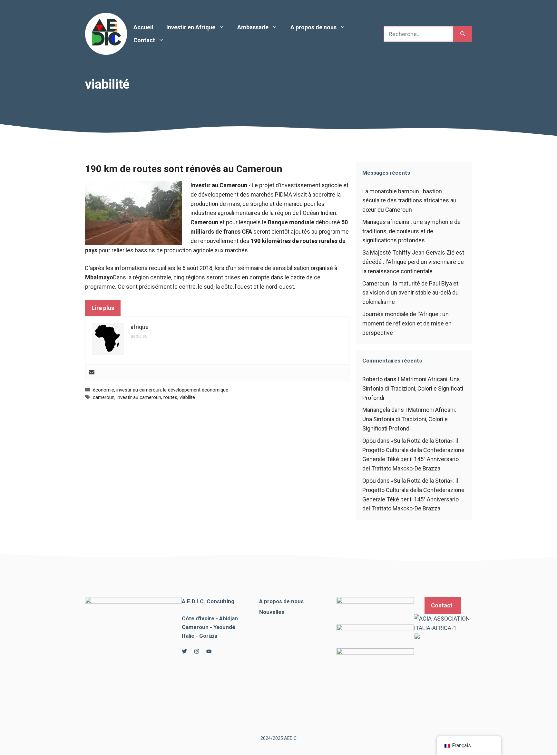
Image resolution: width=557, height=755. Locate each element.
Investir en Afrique (190, 27)
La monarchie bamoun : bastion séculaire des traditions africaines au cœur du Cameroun (409, 200)
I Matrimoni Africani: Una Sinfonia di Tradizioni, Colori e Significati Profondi (412, 388)
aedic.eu (139, 336)
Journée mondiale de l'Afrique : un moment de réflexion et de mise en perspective (407, 323)
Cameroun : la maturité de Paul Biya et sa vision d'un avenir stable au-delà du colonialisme (410, 292)
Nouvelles (271, 612)
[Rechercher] (463, 34)
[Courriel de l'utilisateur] (91, 372)
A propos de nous (313, 27)
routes (170, 397)
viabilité (187, 397)
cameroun (103, 397)
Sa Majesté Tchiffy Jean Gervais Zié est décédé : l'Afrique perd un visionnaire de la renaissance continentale (413, 262)
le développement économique (195, 390)
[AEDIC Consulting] (106, 33)
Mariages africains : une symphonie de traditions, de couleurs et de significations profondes (411, 231)
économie (103, 390)
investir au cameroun (138, 390)
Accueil (143, 27)
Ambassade (253, 27)
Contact (144, 40)
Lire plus (103, 308)
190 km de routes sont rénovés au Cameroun (183, 168)
